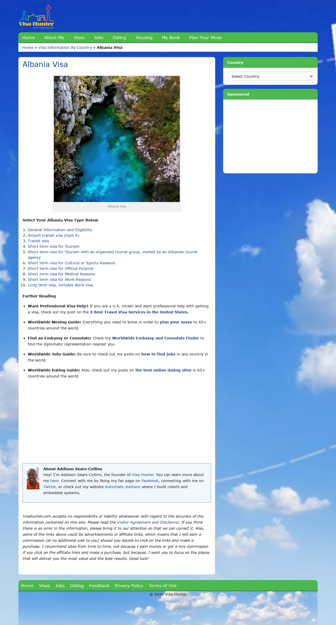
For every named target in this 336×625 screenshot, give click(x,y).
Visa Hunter (142, 474)
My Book (171, 37)
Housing (144, 37)
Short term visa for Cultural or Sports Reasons (71, 263)
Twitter (49, 486)
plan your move (176, 322)
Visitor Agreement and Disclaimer (147, 522)
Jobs (98, 37)
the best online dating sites (163, 370)
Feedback (99, 585)
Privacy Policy (129, 585)
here (54, 480)
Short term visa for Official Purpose (60, 268)
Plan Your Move (205, 37)
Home (28, 37)
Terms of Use (163, 585)
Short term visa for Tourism (54, 246)
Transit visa (38, 241)
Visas (79, 37)
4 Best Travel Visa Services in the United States (138, 312)
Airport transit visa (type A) (53, 235)
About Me (54, 37)
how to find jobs (158, 354)
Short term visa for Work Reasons (59, 279)
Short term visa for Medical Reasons (61, 274)
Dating (119, 37)
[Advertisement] (117, 421)
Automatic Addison (122, 486)
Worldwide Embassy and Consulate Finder (155, 338)
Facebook (150, 480)
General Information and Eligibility (60, 230)
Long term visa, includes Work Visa (60, 285)
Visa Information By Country (65, 47)
